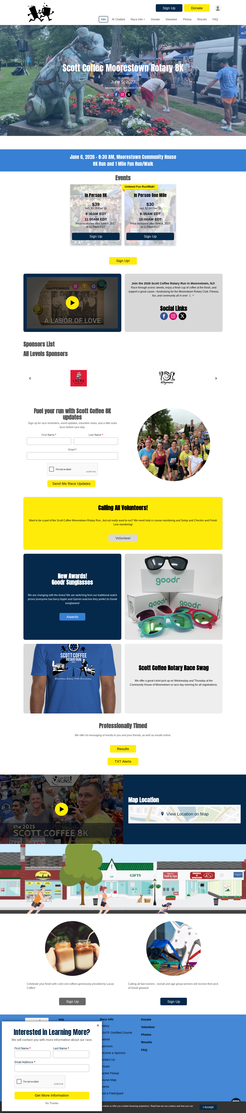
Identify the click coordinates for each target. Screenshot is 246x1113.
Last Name (96, 434)
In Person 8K (96, 195)
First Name (49, 434)
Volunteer (171, 19)
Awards (72, 617)
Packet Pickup (109, 1073)
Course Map (108, 1080)
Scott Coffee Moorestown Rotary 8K (123, 67)
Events (104, 1086)
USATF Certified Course (116, 1032)
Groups (105, 1066)
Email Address (25, 1062)
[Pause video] (8, 128)
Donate (197, 8)
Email (72, 449)
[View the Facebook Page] (164, 316)
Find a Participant (111, 1093)
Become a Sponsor (113, 1053)
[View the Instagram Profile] (173, 316)
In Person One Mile (150, 195)
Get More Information (52, 1095)
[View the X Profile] (182, 316)
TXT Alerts (123, 761)
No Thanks (51, 1103)
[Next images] (216, 378)
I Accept (208, 1107)
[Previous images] (30, 378)
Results (202, 19)
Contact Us (107, 1059)
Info (103, 19)
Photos (187, 19)
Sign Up (169, 8)
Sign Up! (123, 261)
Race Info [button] (137, 19)
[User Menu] (218, 8)
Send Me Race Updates (71, 483)
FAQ (215, 19)
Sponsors (106, 1046)
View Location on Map (188, 814)
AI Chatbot (118, 19)
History (104, 1026)
